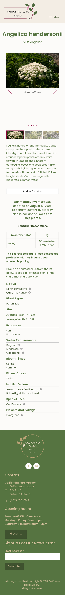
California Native (16, 292)
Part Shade (13, 334)
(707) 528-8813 (19, 500)
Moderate (12, 349)
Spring (10, 364)
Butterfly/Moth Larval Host (22, 393)
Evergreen (12, 415)
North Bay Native (16, 289)
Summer (11, 367)
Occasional (13, 353)
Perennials (12, 303)
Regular (11, 345)
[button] (55, 90)
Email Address (14, 551)
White (10, 378)
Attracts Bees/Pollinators (22, 389)
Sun (8, 330)
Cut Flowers (13, 404)
